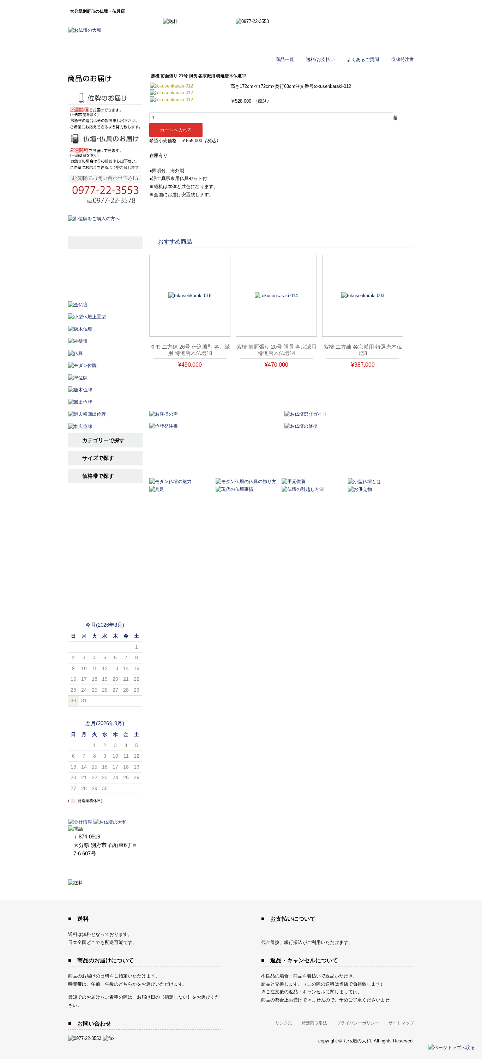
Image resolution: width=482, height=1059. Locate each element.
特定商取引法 (314, 1023)
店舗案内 (105, 578)
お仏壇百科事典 (105, 544)
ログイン (377, 42)
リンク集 (283, 1023)
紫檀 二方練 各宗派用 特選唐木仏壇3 (363, 350)
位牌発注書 (402, 59)
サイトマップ (401, 1023)
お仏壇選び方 (105, 526)
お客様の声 (105, 561)
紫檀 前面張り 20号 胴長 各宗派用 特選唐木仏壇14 (276, 350)
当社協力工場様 (105, 595)
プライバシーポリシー (358, 1023)
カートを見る (377, 25)
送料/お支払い (320, 59)
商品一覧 (285, 59)
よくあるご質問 (363, 59)
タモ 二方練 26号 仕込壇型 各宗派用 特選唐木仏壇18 (190, 350)
